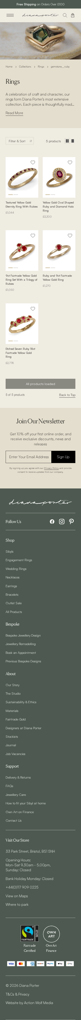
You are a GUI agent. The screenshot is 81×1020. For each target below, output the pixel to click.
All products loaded (40, 384)
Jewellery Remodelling (21, 644)
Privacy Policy (51, 467)
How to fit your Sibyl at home (26, 803)
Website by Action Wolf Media (29, 1002)
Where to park (17, 904)
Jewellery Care (16, 794)
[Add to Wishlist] (32, 162)
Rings (41, 66)
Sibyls (10, 551)
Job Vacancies (15, 754)
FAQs (9, 786)
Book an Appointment (21, 652)
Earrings (11, 586)
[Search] (65, 15)
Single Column (72, 141)
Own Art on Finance (20, 812)
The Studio (13, 693)
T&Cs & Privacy (17, 994)
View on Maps (17, 896)
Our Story (12, 685)
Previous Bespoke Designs (23, 661)
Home (9, 66)
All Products (14, 612)
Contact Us (14, 820)
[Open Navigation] (10, 15)
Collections (25, 66)
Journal (11, 745)
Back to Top (67, 395)
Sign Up (63, 457)
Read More (14, 113)
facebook (52, 521)
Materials (12, 711)
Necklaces (13, 577)
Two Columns (67, 141)
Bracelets (12, 594)
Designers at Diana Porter (23, 728)
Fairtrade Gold (16, 719)
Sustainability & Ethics (21, 702)
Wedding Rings (16, 569)
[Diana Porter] (40, 15)
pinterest (71, 521)
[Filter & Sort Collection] (20, 140)
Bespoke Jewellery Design (23, 635)
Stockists (12, 736)
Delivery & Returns (18, 777)
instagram (62, 521)
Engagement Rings (19, 560)
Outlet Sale (14, 603)
